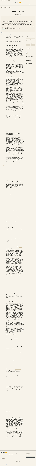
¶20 (5, 171)
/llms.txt (27, 454)
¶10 (5, 87)
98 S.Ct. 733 (14, 166)
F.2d (7, 7)
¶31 (5, 266)
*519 (3, 233)
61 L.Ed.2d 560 (8, 187)
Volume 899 (5, 7)
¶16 (5, 133)
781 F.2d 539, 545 (15, 142)
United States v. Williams (12, 255)
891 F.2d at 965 (16, 338)
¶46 (5, 386)
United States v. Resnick (12, 147)
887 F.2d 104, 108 (21, 306)
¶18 (5, 147)
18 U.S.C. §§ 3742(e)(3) (18, 279)
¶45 (5, 384)
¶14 (5, 127)
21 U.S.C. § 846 (16, 107)
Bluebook (33, 41)
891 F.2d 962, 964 (18, 255)
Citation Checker (18, 461)
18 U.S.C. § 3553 (5, 26)
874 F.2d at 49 (11, 273)
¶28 (5, 227)
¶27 (5, 221)
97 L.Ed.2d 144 (16, 143)
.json (4, 446)
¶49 (5, 431)
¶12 (5, 106)
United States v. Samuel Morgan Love (21, 23)
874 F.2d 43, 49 (15, 264)
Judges (10, 4)
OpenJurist (2, 7)
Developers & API (28, 453)
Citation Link (30, 41)
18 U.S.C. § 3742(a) (18, 369)
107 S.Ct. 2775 (12, 143)
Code (4, 4)
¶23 (5, 195)
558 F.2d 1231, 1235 (14, 165)
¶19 (5, 157)
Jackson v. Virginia (6, 28)
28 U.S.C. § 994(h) (12, 417)
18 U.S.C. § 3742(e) (15, 273)
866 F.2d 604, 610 (14, 269)
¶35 (5, 322)
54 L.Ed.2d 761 (18, 166)
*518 (3, 165)
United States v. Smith (15, 306)
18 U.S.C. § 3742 (9, 26)
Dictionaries (14, 4)
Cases (2, 4)
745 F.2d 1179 (18, 147)
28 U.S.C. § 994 (7, 27)
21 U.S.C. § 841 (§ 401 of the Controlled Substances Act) (18, 26)
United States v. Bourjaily (9, 142)
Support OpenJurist (30, 457)
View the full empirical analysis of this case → (6, 32)
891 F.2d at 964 (15, 348)
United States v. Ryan (9, 269)
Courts (7, 4)
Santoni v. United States (17, 28)
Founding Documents (18, 459)
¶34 (5, 312)
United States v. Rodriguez (17, 278)
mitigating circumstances (11, 119)
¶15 (5, 131)
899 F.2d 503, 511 (10, 387)
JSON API (27, 455)
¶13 (5, 115)
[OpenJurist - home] (18, 2)
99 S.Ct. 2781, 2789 (20, 186)
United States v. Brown (17, 174)
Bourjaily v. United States (11, 28)
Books (18, 4)
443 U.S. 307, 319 (15, 186)
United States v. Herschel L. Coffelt (13, 23)
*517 (3, 97)
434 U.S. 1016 (10, 166)
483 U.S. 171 (8, 143)
